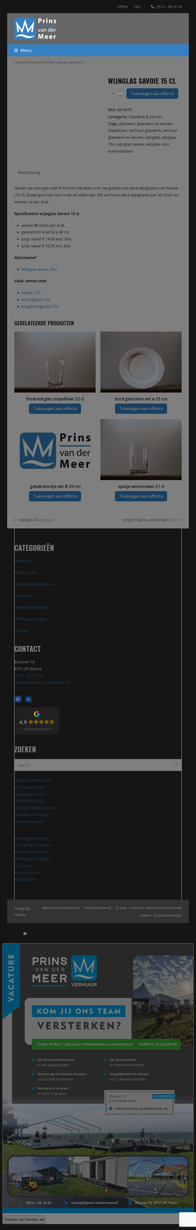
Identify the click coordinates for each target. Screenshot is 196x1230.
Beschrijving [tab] (29, 172)
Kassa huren (25, 879)
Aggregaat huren (29, 794)
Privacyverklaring (98, 907)
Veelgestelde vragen (32, 607)
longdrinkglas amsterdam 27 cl (150, 520)
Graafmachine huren (32, 780)
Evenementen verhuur (40, 62)
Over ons (22, 595)
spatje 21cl (31, 292)
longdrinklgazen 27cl (40, 306)
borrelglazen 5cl (36, 299)
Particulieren (25, 572)
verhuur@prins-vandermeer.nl (41, 682)
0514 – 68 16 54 (169, 6)
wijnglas (152, 137)
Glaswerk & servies (145, 116)
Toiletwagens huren (32, 858)
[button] (23, 50)
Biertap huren (27, 872)
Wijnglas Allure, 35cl (39, 269)
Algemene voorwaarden (61, 907)
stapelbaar (117, 130)
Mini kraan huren (30, 787)
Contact (21, 630)
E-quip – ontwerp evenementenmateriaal (149, 907)
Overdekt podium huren (35, 807)
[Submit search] (176, 765)
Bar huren (23, 865)
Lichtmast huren (29, 800)
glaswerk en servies (155, 123)
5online (20, 914)
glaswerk (127, 123)
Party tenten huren (31, 851)
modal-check (11, 933)
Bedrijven (22, 560)
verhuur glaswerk (145, 130)
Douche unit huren (31, 814)
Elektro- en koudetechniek (161, 915)
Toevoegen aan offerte (152, 93)
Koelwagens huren (31, 838)
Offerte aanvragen (31, 619)
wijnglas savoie (130, 144)
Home (18, 62)
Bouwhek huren (28, 821)
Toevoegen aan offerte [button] (55, 408)
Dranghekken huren (32, 845)
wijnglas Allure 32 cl (34, 520)
